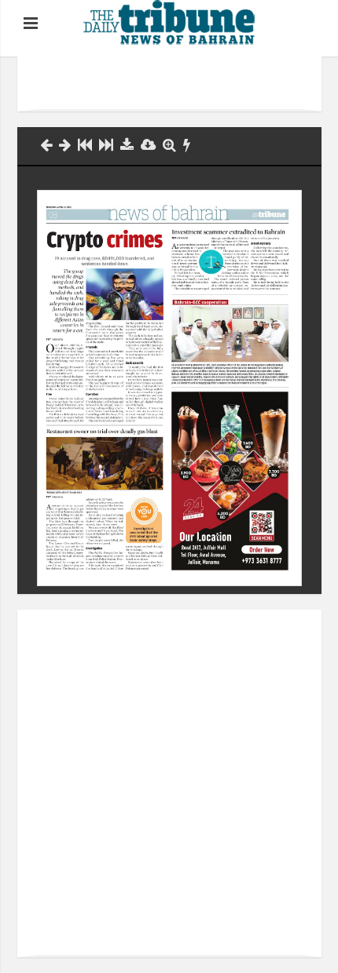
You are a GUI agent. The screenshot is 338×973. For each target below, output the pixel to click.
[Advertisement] (187, 84)
